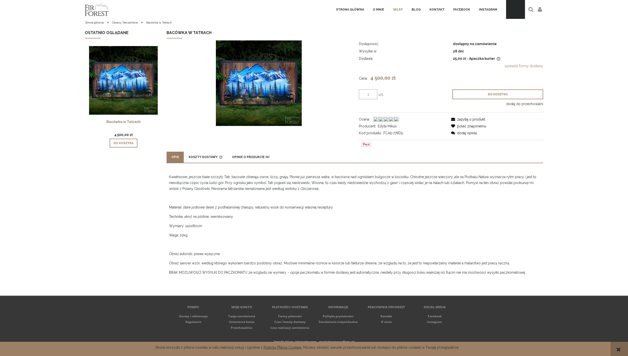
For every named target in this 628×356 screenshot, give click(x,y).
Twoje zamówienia (241, 316)
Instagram (434, 322)
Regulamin (193, 322)
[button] (468, 119)
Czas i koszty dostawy (290, 322)
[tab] (175, 157)
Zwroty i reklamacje (193, 316)
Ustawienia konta (241, 322)
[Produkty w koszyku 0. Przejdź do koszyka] (515, 9)
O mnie (386, 322)
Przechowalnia (241, 328)
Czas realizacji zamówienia (289, 328)
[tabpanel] (355, 229)
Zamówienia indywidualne (338, 322)
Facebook (435, 316)
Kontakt (386, 316)
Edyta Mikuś (387, 126)
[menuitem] (350, 9)
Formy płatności (290, 316)
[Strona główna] (96, 9)
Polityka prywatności (338, 316)
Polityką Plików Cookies (282, 347)
